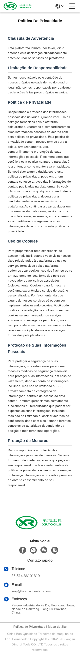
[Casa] (40, 528)
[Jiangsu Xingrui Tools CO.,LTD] (18, 6)
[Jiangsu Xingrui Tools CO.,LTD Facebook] (23, 550)
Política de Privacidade (29, 626)
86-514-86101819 (26, 576)
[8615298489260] (33, 550)
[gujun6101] (55, 550)
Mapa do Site (57, 626)
